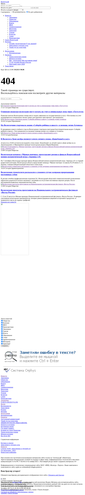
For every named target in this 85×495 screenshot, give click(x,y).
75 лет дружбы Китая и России (20, 62)
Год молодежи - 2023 (8, 450)
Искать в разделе (7, 10)
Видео (3, 404)
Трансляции (9, 66)
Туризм (11, 32)
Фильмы (4, 411)
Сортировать (5, 12)
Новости (8, 15)
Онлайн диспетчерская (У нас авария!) (22, 43)
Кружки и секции (7, 443)
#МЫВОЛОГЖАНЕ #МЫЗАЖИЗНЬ (14, 423)
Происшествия (14, 38)
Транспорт (13, 30)
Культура (12, 34)
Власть (11, 23)
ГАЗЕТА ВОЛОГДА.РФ (9, 402)
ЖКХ (11, 25)
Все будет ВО (5, 436)
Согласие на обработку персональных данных (17, 492)
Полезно (8, 42)
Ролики (3, 410)
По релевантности (19, 12)
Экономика (13, 17)
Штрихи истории (15, 58)
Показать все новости (8, 202)
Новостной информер (8, 452)
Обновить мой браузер (56, 475)
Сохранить (5, 346)
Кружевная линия (7, 426)
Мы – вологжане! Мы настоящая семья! (23, 60)
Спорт (11, 36)
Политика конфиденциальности (12, 490)
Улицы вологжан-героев (17, 57)
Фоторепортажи (15, 53)
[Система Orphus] (42, 374)
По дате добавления (35, 12)
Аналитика (5, 400)
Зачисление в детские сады (18, 45)
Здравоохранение (15, 27)
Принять (4, 493)
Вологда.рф (5, 2)
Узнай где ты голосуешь (17, 47)
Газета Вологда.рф (11, 40)
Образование (13, 21)
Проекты (8, 55)
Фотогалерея (9, 51)
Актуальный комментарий (10, 419)
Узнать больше (12, 493)
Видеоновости (6, 406)
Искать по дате (6, 8)
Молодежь (12, 29)
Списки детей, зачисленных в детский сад (16, 448)
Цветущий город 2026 (17, 64)
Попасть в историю (8, 425)
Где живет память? (7, 428)
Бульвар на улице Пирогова (10, 430)
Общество (12, 19)
